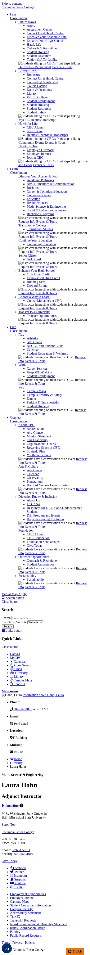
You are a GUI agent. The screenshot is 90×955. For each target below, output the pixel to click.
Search (7, 618)
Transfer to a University (34, 312)
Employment (28, 894)
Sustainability (27, 575)
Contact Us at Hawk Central (45, 33)
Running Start (36, 282)
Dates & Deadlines (39, 89)
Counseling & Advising (42, 82)
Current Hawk (27, 71)
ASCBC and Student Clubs (45, 346)
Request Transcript (43, 120)
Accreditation (36, 429)
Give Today (34, 131)
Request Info (26, 221)
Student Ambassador (40, 564)
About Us (33, 500)
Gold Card (34, 259)
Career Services (37, 368)
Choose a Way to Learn (34, 297)
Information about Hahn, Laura (43, 695)
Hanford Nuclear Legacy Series (48, 485)
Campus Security (21, 909)
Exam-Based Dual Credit (43, 278)
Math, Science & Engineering (46, 206)
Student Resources (39, 56)
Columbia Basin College (18, 7)
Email (18, 669)
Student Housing (38, 52)
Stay (21, 387)
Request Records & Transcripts (47, 135)
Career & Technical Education (47, 191)
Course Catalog (37, 86)
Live (13, 327)
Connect (15, 417)
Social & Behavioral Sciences (46, 210)
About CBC (26, 425)
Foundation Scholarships (43, 542)
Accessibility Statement (25, 913)
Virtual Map (10, 594)
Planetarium (34, 481)
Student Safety (36, 112)
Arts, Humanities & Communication (51, 184)
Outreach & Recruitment (43, 48)
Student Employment (41, 101)
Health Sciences (37, 202)
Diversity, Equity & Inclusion (37, 496)
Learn (14, 169)
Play (21, 334)
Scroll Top (8, 824)
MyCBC (24, 120)
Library (32, 93)
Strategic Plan (36, 451)
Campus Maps (36, 391)
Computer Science (39, 195)
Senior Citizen (27, 255)
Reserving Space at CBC (43, 447)
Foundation (25, 530)
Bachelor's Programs (40, 214)
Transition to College (32, 225)
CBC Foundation (38, 538)
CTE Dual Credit (38, 274)
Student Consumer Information (30, 905)
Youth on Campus (39, 455)
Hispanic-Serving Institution (45, 519)
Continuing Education (41, 244)
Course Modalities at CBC (44, 300)
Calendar (33, 349)
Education (33, 199)
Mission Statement (39, 436)
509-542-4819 (23, 854)
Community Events (31, 142)
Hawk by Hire (27, 146)
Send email (20, 723)
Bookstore (33, 74)
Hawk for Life (27, 123)
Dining (31, 398)
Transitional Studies (40, 229)
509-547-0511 (21, 850)
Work (22, 364)
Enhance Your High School (45, 40)
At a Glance (35, 432)
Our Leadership (37, 440)
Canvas (15, 654)
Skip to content (12, 3)
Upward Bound (37, 285)
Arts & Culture (28, 466)
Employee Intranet (39, 154)
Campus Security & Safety (44, 395)
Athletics (33, 338)
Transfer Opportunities (42, 315)
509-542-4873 (22, 709)
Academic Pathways (40, 180)
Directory (21, 673)
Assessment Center (39, 29)
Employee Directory (40, 150)
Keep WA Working (39, 372)
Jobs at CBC (35, 157)
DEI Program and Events (43, 515)
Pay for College (37, 97)
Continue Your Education (35, 240)
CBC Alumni (35, 127)
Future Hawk (27, 22)
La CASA (33, 504)
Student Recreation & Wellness (47, 353)
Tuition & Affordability (42, 59)
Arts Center (34, 342)
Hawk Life (34, 44)
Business (33, 187)
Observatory (35, 477)
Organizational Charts (41, 444)
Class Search (22, 665)
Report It (19, 684)
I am (13, 14)
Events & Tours (62, 67)
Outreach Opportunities (33, 557)
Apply (31, 25)
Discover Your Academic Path (47, 37)
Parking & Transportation (43, 402)
